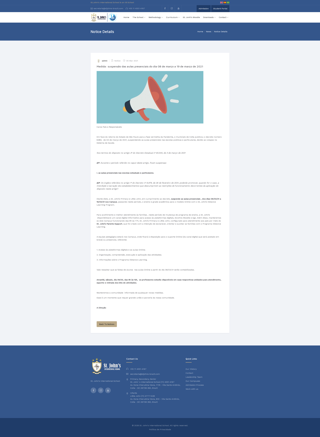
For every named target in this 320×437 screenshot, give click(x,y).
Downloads (208, 17)
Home (126, 17)
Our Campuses (193, 381)
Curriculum (172, 17)
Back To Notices (106, 324)
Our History (191, 369)
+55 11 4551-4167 (137, 8)
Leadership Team (194, 377)
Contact (222, 17)
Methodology (155, 17)
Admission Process (195, 385)
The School (137, 17)
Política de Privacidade (160, 429)
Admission (204, 8)
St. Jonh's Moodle (191, 17)
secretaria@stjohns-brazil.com (108, 8)
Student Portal (220, 8)
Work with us (192, 389)
